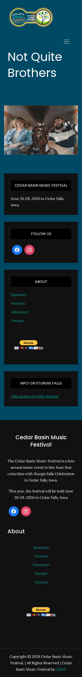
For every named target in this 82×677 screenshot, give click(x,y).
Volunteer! (19, 312)
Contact (41, 582)
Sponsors (18, 294)
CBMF (61, 669)
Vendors (18, 303)
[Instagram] (29, 250)
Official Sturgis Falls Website (35, 396)
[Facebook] (17, 250)
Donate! (17, 320)
